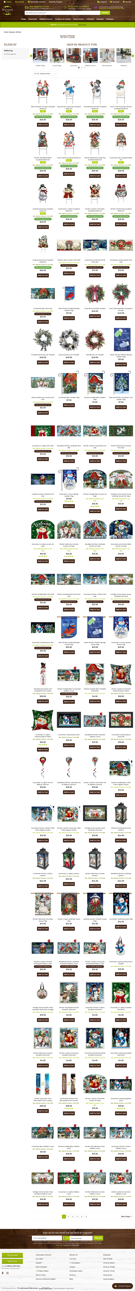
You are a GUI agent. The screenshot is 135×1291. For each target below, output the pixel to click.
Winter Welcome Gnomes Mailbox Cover (94, 1193)
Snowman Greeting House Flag (121, 919)
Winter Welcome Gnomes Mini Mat (43, 398)
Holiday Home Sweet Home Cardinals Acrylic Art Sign (121, 495)
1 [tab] (79, 67)
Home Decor (78, 19)
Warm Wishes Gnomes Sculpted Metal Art (43, 108)
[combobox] (62, 13)
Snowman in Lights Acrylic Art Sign (43, 545)
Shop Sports (107, 1275)
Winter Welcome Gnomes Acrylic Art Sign (68, 545)
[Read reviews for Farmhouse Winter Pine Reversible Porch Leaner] (69, 1108)
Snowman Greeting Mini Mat (42, 642)
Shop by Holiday (109, 1267)
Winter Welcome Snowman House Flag (43, 920)
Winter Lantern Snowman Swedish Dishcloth (69, 1054)
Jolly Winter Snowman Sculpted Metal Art (69, 108)
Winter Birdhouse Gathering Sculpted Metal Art (95, 159)
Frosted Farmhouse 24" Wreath (42, 355)
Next (133, 56)
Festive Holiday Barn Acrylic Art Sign (95, 495)
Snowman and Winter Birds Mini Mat (95, 261)
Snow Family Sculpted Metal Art (69, 158)
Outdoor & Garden (63, 19)
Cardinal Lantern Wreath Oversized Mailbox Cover (43, 963)
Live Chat (13, 1255)
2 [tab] (82, 67)
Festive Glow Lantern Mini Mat (69, 260)
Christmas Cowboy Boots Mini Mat (121, 261)
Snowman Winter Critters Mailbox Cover (121, 1147)
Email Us (13, 1261)
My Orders (39, 1259)
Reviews (72, 1275)
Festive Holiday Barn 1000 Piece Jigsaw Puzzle (121, 783)
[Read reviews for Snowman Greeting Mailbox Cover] (121, 1108)
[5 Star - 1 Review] (95, 506)
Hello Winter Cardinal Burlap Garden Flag (69, 309)
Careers (72, 1267)
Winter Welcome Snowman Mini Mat (121, 447)
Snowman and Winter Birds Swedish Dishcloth (95, 1054)
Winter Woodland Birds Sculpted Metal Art (42, 159)
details (89, 8)
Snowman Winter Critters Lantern (42, 874)
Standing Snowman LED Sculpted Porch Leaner (43, 690)
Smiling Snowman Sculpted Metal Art (43, 210)
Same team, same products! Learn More (111, 8)
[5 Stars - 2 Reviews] (69, 501)
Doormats (33, 19)
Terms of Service (67, 1245)
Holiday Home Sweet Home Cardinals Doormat (95, 829)
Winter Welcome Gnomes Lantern (94, 874)
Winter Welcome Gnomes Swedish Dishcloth (42, 1054)
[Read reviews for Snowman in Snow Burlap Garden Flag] (69, 501)
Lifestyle (90, 19)
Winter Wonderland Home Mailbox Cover (95, 1147)
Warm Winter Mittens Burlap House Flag (95, 643)
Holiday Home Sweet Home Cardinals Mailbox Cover (43, 1193)
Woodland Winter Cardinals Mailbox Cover (95, 736)
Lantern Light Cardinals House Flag (69, 920)
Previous (31, 56)
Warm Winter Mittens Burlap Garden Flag (121, 356)
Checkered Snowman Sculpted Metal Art (95, 108)
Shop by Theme (109, 1271)
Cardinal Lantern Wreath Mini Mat (43, 495)
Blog (71, 1279)
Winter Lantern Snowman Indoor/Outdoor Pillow (121, 690)
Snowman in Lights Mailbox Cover (69, 1193)
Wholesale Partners (37, 2)
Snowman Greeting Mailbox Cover (121, 1099)
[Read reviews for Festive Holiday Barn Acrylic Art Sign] (95, 506)
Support (103, 2)
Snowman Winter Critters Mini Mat (95, 595)
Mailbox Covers (46, 19)
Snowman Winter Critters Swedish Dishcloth (94, 1008)
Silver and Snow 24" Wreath (69, 355)
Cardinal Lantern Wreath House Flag (95, 920)
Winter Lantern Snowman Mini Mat (94, 447)
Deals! (8, 2)
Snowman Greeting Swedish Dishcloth (121, 1054)
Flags (23, 19)
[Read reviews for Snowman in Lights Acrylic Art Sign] (43, 556)
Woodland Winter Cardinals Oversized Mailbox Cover (69, 963)
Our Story (72, 1259)
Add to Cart (43, 125)
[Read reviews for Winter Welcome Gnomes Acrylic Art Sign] (69, 556)
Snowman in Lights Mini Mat (43, 446)
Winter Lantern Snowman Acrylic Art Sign (95, 1099)
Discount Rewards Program (46, 1279)
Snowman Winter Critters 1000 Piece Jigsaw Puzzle (42, 829)
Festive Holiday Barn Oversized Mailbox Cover (69, 690)
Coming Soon (104, 1282)
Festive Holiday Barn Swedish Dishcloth (95, 690)
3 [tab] (85, 67)
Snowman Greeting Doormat (69, 735)
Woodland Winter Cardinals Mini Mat (69, 447)
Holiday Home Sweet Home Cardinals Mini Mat (121, 595)
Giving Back (75, 1263)
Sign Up (98, 1238)
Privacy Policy (76, 1245)
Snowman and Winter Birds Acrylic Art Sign (121, 545)
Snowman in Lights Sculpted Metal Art (69, 210)
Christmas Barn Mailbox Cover (43, 1146)
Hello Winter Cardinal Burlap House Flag (69, 643)
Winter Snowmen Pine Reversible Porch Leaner (43, 1099)
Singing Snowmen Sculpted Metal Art (43, 261)
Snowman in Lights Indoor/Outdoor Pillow (43, 736)
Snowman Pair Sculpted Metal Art (121, 159)
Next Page (125, 1216)
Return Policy (41, 1275)
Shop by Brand (108, 1279)
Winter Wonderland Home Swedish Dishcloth (69, 1008)
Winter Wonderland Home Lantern (121, 829)
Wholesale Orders (75, 1271)
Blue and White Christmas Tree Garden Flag (121, 398)
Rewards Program (55, 2)
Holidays (110, 19)
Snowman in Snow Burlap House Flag (121, 643)
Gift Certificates (41, 1267)
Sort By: (37, 74)
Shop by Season (109, 1263)
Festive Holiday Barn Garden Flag (95, 398)
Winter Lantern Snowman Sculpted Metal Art (95, 210)
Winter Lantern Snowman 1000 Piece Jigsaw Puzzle (69, 829)
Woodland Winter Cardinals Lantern (121, 874)
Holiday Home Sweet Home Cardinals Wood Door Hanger (43, 1008)
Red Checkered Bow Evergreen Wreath (121, 309)
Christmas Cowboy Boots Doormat (121, 736)
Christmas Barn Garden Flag (69, 397)
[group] (40, 57)
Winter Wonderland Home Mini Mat (69, 595)
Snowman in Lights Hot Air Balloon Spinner (43, 783)
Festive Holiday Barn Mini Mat (43, 594)
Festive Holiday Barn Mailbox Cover (69, 1147)
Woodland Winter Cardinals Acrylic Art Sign (95, 545)
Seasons (100, 19)
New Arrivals (19, 2)
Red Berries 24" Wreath (95, 355)
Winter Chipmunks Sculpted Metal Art (121, 210)
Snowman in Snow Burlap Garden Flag (69, 495)
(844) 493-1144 (13, 1266)
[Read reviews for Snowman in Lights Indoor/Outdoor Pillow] (43, 745)
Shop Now (82, 25)
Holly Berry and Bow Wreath (95, 308)
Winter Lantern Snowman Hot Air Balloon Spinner (95, 783)
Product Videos (43, 1271)
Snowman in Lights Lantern (69, 873)
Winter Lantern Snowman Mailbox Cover (121, 1193)
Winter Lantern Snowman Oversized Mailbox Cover (95, 963)
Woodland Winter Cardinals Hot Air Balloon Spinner (69, 783)
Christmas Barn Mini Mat (43, 308)
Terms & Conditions (59, 1288)
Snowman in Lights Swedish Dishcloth (121, 1008)
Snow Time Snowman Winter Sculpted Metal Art (121, 108)
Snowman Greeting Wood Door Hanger (121, 963)
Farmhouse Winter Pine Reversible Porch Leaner (69, 1099)
